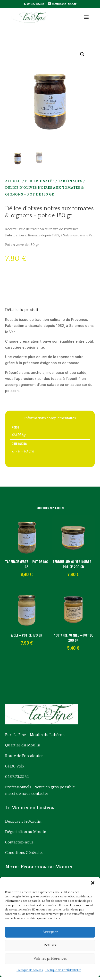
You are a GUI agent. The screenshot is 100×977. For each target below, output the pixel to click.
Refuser (50, 945)
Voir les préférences (50, 958)
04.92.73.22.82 (17, 776)
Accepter (50, 932)
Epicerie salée (39, 181)
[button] (92, 882)
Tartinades (70, 181)
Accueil (13, 181)
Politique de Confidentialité (63, 970)
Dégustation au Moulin (25, 832)
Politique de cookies (30, 970)
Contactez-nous (19, 842)
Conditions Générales (24, 852)
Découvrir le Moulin (23, 821)
